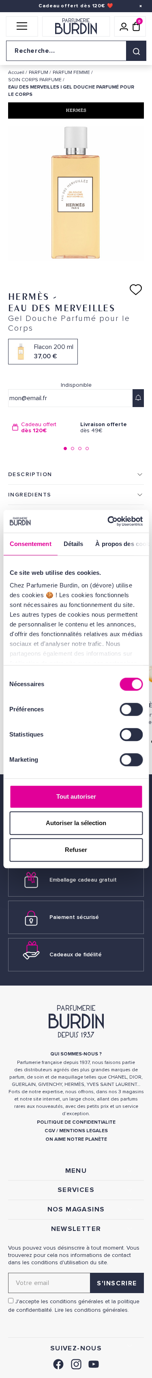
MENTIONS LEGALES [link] (83, 1131)
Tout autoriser (76, 796)
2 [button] (72, 448)
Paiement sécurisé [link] (74, 917)
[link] (58, 1363)
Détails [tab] (73, 543)
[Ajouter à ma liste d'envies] (136, 290)
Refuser (76, 849)
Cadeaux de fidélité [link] (75, 954)
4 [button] (87, 448)
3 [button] (79, 448)
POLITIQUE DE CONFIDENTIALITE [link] (76, 1122)
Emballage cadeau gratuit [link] (83, 879)
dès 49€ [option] (103, 427)
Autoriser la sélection (76, 822)
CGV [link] (50, 1131)
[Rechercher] (136, 51)
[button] (22, 26)
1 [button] (65, 448)
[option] (42, 427)
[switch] (131, 709)
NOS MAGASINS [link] (76, 1209)
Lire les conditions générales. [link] (92, 1309)
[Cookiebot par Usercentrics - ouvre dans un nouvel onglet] (108, 521)
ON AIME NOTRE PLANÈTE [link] (76, 1139)
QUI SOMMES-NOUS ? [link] (76, 1054)
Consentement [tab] (30, 543)
